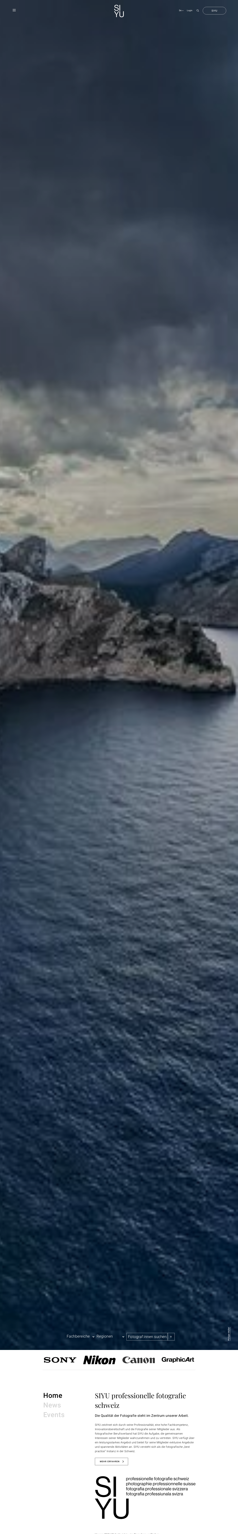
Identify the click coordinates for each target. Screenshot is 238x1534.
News (52, 1405)
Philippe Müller (229, 1334)
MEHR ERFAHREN (110, 1461)
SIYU (214, 10)
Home (52, 1395)
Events (54, 1415)
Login (189, 10)
